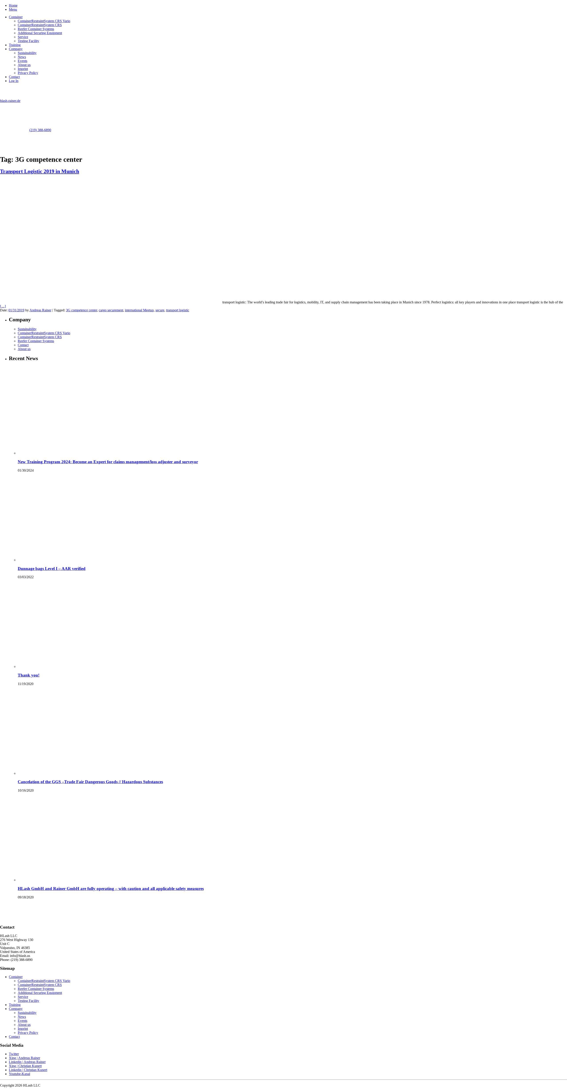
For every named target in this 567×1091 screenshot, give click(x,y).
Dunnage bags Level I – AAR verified (51, 568)
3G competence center (81, 310)
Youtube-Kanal (19, 1074)
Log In (13, 81)
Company (16, 49)
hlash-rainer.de (10, 101)
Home (13, 5)
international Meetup (139, 310)
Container (16, 17)
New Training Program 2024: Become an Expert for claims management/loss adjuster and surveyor (108, 461)
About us (24, 65)
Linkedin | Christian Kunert (28, 1070)
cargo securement (111, 310)
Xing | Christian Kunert (25, 1066)
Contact (14, 77)
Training (15, 45)
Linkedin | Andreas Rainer (27, 1062)
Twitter (14, 1054)
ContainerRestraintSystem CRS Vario (44, 21)
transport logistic (177, 310)
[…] (3, 306)
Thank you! (28, 675)
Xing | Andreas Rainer (24, 1058)
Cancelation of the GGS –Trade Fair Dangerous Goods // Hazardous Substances (90, 781)
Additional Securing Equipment (40, 33)
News (22, 57)
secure (159, 310)
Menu (13, 9)
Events (22, 61)
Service (23, 37)
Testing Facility (28, 41)
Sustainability (27, 53)
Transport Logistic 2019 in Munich (39, 171)
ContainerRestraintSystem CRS (40, 25)
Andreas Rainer (40, 310)
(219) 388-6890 (40, 130)
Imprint (23, 69)
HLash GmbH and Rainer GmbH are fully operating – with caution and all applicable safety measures (111, 888)
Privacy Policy (28, 73)
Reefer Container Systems (36, 29)
